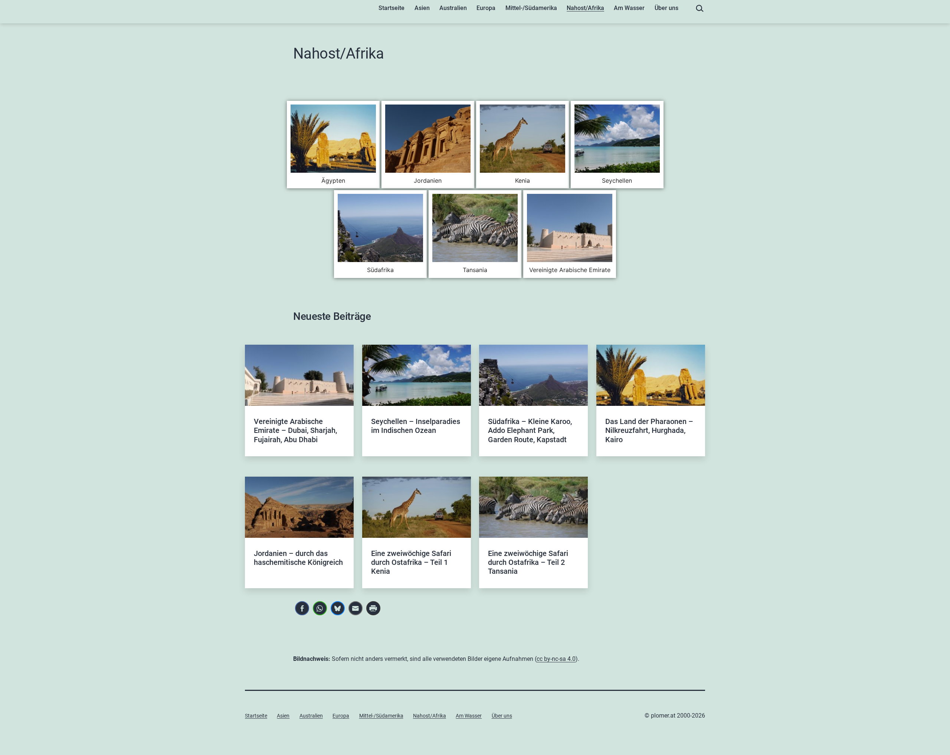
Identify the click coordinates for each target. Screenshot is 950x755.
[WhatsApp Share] (320, 608)
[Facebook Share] (302, 608)
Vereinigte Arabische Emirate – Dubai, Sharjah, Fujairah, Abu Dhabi (295, 430)
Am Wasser (629, 7)
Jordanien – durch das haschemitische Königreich (298, 558)
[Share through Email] (355, 608)
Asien (422, 7)
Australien (453, 7)
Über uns (666, 7)
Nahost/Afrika (585, 7)
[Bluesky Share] (338, 608)
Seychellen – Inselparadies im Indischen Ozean (415, 426)
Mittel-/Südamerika (531, 7)
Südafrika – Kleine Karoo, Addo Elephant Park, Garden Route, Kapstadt (530, 430)
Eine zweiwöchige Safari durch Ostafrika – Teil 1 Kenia (411, 562)
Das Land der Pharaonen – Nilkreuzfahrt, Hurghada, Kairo (649, 430)
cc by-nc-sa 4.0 (556, 658)
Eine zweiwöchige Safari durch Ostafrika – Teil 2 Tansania (528, 562)
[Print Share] (373, 608)
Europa (485, 7)
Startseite (391, 7)
